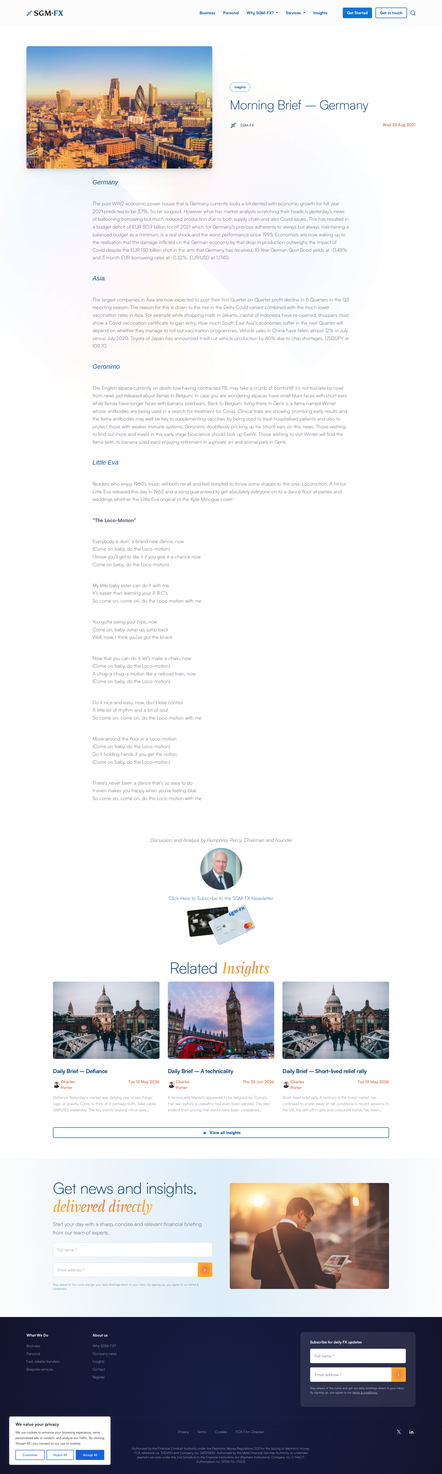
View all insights (224, 1132)
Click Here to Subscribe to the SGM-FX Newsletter (221, 898)
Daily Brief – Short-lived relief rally (324, 1071)
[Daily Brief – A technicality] (221, 1020)
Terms (201, 1431)
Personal (231, 12)
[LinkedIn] (411, 1432)
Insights (320, 12)
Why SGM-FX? (261, 12)
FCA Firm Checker (250, 1431)
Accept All (90, 1455)
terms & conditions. (365, 1392)
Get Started (357, 12)
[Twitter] (399, 1432)
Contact (99, 1369)
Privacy (183, 1431)
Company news (105, 1353)
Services (294, 12)
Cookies (221, 1431)
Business (207, 12)
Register (99, 1377)
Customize (30, 1455)
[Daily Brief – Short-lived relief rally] (335, 1020)
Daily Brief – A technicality (200, 1071)
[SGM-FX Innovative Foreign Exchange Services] (44, 12)
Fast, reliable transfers (42, 1361)
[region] (59, 1441)
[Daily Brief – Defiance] (106, 1020)
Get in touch (391, 12)
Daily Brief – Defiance (80, 1071)
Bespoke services (39, 1369)
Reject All (60, 1455)
